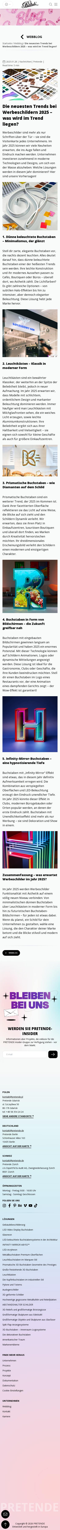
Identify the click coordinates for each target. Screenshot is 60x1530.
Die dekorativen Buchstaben (16, 1334)
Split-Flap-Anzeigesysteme (15, 1324)
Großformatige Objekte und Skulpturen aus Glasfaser (28, 1319)
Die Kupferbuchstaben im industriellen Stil (23, 1279)
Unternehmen (9, 1360)
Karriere (6, 1416)
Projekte (6, 1370)
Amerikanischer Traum (13, 1339)
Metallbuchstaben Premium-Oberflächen (22, 1254)
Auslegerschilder (10, 1289)
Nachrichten (25, 61)
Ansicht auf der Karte (15, 1146)
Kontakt (6, 1411)
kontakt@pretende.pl (12, 1096)
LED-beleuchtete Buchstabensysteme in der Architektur (30, 1239)
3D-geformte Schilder (13, 1294)
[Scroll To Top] (5, 1524)
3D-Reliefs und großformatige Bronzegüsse (24, 1309)
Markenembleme (10, 1344)
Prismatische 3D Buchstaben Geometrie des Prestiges (29, 1264)
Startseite (7, 43)
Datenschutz (8, 1385)
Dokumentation (10, 1380)
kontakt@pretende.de (13, 1130)
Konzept (6, 1375)
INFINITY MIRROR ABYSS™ (16, 1244)
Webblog (34, 37)
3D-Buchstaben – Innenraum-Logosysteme (24, 1329)
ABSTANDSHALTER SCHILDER (17, 1304)
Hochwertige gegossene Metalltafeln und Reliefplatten (29, 1299)
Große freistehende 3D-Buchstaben (20, 1269)
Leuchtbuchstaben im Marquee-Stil (19, 1259)
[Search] (50, 4)
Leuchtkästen (9, 1274)
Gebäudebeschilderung (13, 1224)
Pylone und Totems (12, 1284)
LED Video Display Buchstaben (17, 1229)
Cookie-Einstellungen (12, 1390)
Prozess (6, 1365)
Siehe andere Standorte (17, 1116)
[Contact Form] (5, 1514)
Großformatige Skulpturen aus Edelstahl (22, 1314)
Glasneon (7, 1234)
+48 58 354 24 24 (14, 1111)
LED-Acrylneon (9, 1249)
